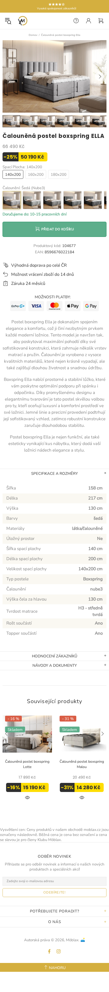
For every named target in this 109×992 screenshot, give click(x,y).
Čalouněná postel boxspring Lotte (27, 764)
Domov (33, 35)
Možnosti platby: (52, 297)
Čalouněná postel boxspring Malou (82, 764)
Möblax (22, 20)
